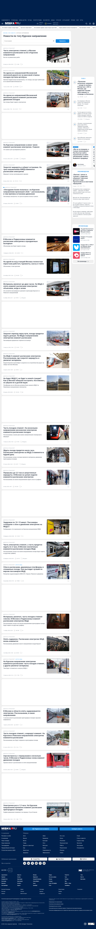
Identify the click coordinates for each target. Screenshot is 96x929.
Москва (5, 33)
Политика (62, 840)
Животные (26, 850)
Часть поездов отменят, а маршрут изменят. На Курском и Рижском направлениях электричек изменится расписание (24, 735)
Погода (30, 20)
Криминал (45, 838)
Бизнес (25, 838)
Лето (44, 843)
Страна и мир (80, 840)
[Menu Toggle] (2, 23)
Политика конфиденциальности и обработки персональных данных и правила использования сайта (70, 910)
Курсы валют (66, 20)
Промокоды (14, 20)
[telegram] (24, 863)
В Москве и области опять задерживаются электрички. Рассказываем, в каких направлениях (21, 713)
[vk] (28, 863)
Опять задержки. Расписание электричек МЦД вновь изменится (23, 640)
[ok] (32, 863)
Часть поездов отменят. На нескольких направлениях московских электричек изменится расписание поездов (20, 430)
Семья (61, 852)
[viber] (40, 863)
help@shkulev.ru (11, 912)
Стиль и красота (81, 838)
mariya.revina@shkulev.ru (12, 914)
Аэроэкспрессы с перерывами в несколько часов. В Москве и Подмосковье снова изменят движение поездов (24, 758)
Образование (46, 852)
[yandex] (44, 863)
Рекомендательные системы (55, 906)
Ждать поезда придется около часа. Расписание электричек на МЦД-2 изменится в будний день (23, 452)
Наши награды (5, 840)
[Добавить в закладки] (68, 64)
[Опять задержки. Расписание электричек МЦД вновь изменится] (58, 643)
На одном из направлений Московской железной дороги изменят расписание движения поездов (20, 97)
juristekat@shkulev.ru (36, 911)
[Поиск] (86, 23)
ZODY (77, 20)
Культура (45, 840)
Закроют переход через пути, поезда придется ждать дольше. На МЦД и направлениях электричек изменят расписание (23, 336)
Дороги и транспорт (28, 845)
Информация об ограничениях (55, 901)
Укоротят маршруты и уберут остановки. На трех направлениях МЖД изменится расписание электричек (22, 169)
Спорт (78, 836)
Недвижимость (6, 20)
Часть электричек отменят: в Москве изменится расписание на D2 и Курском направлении (20, 53)
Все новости (12, 33)
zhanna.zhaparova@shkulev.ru (8, 918)
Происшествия (64, 843)
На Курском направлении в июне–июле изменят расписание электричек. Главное (21, 146)
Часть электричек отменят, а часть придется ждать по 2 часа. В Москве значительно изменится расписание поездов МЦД (22, 547)
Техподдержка (5, 845)
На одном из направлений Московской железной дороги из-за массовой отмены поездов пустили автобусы (21, 75)
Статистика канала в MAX (8, 850)
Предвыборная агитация (8, 848)
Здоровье (25, 852)
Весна (24, 840)
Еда (24, 848)
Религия (62, 850)
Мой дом (45, 845)
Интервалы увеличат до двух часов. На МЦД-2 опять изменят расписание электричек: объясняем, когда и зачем (23, 286)
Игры (81, 20)
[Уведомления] (90, 23)
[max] (36, 863)
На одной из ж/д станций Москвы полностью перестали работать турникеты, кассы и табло (23, 263)
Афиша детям (22, 20)
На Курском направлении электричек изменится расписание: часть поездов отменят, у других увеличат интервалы (24, 663)
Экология (79, 843)
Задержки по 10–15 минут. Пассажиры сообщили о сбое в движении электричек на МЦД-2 (22, 524)
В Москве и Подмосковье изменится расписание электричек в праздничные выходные (20, 241)
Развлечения (63, 848)
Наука (44, 848)
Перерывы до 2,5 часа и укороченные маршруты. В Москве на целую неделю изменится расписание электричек (20, 475)
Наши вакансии (6, 843)
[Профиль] (93, 23)
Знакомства (46, 20)
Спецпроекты (80, 848)
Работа (62, 845)
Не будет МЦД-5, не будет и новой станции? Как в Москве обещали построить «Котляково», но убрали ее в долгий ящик (24, 380)
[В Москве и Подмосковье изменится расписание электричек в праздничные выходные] (58, 243)
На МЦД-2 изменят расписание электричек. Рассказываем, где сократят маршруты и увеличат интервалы (22, 358)
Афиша (53, 20)
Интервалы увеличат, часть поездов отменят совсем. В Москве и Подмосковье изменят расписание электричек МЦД (22, 619)
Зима (44, 836)
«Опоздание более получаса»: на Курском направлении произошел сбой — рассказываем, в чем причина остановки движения (24, 192)
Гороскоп (58, 20)
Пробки (73, 20)
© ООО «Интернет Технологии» (25, 924)
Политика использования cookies (56, 904)
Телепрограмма (37, 20)
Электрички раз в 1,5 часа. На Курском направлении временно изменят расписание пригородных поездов (22, 807)
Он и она (62, 836)
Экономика (80, 845)
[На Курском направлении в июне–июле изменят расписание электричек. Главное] (58, 149)
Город (24, 843)
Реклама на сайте (6, 836)
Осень (61, 838)
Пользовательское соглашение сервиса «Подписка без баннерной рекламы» (65, 908)
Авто (24, 836)
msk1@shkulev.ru (18, 909)
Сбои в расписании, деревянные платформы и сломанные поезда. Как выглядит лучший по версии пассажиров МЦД (23, 569)
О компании (5, 838)
